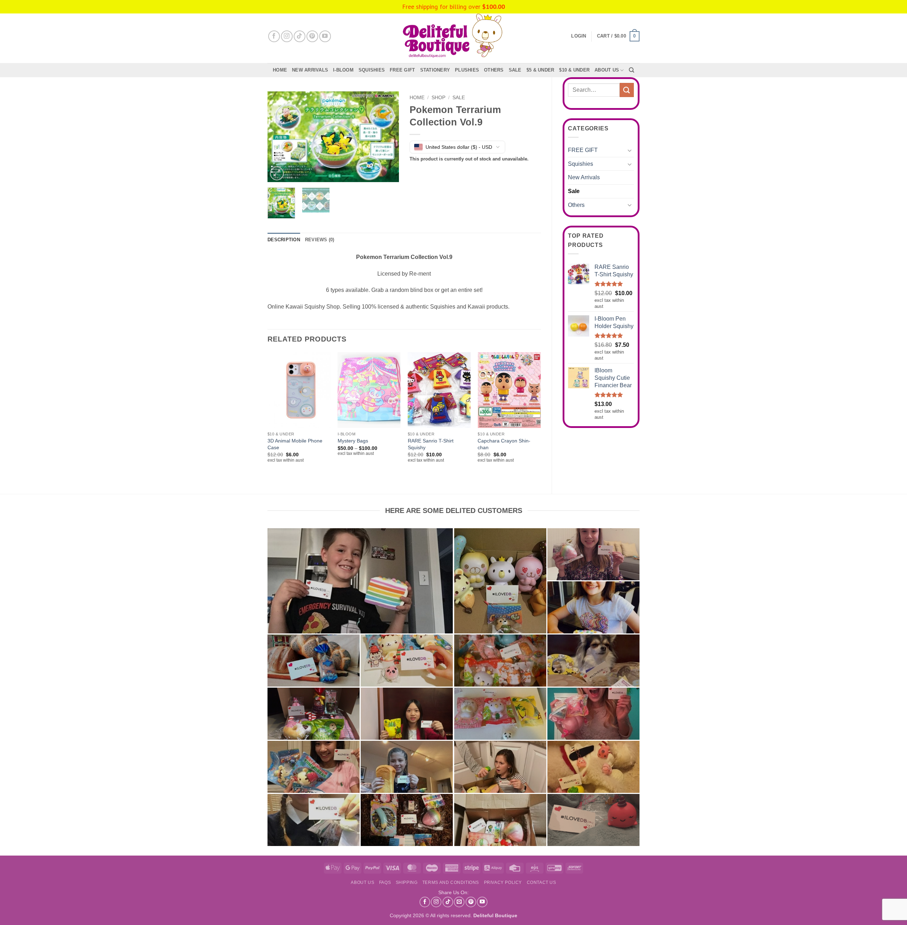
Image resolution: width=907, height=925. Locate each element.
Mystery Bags (353, 441)
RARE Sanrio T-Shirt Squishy (431, 444)
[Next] (387, 137)
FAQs (385, 882)
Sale (574, 191)
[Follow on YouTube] (325, 36)
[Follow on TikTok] (299, 36)
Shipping (407, 882)
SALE (515, 70)
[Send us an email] (459, 902)
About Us (607, 70)
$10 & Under (574, 70)
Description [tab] (283, 239)
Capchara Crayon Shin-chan (504, 444)
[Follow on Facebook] (274, 36)
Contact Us (541, 882)
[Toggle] (629, 150)
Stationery (435, 70)
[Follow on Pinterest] (312, 36)
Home (280, 70)
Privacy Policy (503, 882)
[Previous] (279, 137)
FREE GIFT (402, 70)
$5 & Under (540, 70)
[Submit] (627, 90)
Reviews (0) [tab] (319, 239)
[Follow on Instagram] (287, 36)
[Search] (631, 70)
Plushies (467, 70)
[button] (618, 36)
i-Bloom (343, 70)
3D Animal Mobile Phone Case (294, 444)
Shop (438, 97)
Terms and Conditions (450, 882)
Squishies (372, 70)
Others (494, 70)
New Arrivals (310, 70)
